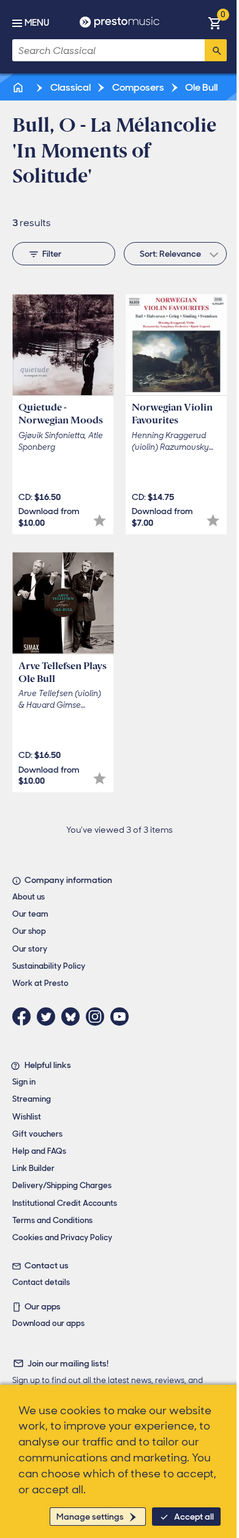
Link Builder (33, 1168)
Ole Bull (200, 87)
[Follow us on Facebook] (24, 1016)
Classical (69, 87)
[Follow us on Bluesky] (73, 1016)
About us (28, 897)
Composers (137, 87)
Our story (29, 949)
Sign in (24, 1082)
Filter (51, 253)
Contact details (41, 1282)
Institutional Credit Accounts (64, 1203)
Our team (30, 914)
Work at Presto (40, 983)
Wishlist (26, 1117)
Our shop (29, 931)
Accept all (194, 1516)
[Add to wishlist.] (99, 520)
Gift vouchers (37, 1134)
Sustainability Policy (48, 966)
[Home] (19, 87)
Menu (37, 23)
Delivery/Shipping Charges (62, 1185)
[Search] (216, 50)
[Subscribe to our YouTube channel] (122, 1016)
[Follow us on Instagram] (98, 1016)
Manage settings (90, 1516)
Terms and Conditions (52, 1220)
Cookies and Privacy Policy (62, 1237)
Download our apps (48, 1323)
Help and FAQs (39, 1151)
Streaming (31, 1099)
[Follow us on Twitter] (49, 1016)
